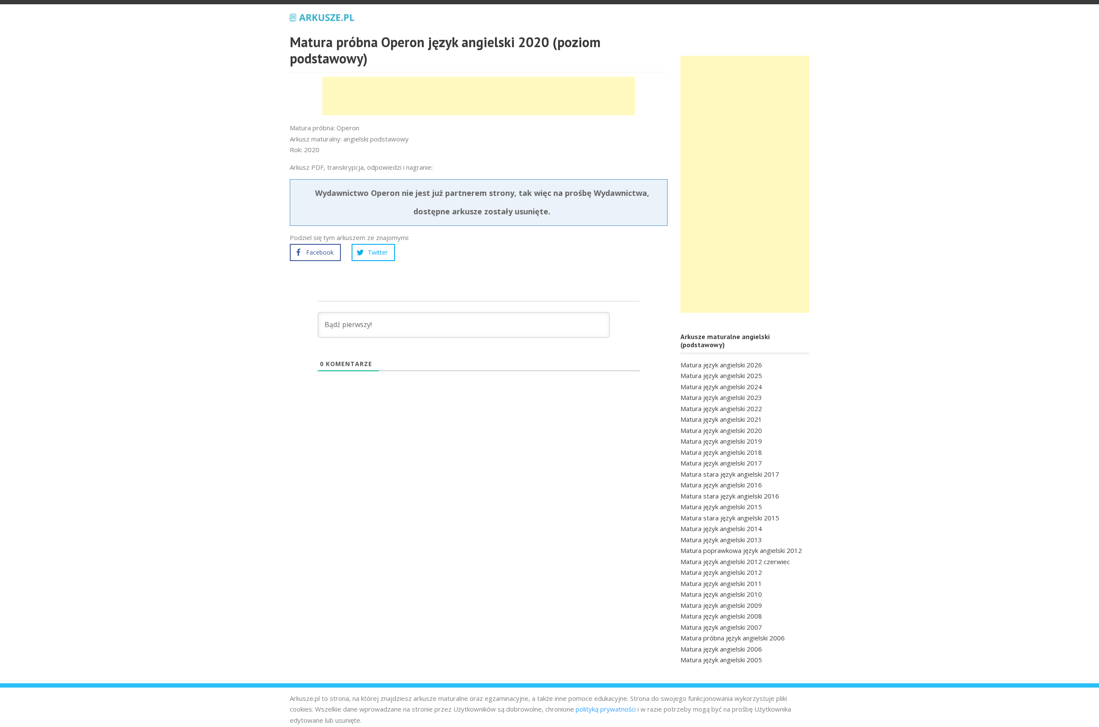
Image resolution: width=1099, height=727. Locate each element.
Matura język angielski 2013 (721, 539)
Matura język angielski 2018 (721, 452)
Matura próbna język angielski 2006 (732, 638)
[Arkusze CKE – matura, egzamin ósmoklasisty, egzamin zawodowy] (322, 16)
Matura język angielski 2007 (721, 627)
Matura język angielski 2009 (721, 605)
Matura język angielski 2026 (721, 364)
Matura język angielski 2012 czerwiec (735, 561)
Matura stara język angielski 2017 (729, 474)
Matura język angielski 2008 (721, 616)
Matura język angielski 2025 (721, 375)
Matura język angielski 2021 (721, 419)
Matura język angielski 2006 (721, 649)
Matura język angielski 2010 (721, 594)
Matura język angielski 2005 (721, 659)
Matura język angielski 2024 (721, 386)
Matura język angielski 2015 (721, 506)
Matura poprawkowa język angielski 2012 (741, 550)
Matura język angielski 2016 (721, 485)
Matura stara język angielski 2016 (729, 496)
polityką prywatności (606, 709)
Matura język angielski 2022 (721, 408)
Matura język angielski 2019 (721, 441)
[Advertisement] (478, 96)
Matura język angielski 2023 (721, 397)
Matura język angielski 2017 (721, 463)
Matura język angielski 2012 (721, 572)
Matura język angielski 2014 (721, 528)
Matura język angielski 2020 (721, 430)
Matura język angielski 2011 (721, 583)
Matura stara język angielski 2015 (729, 518)
